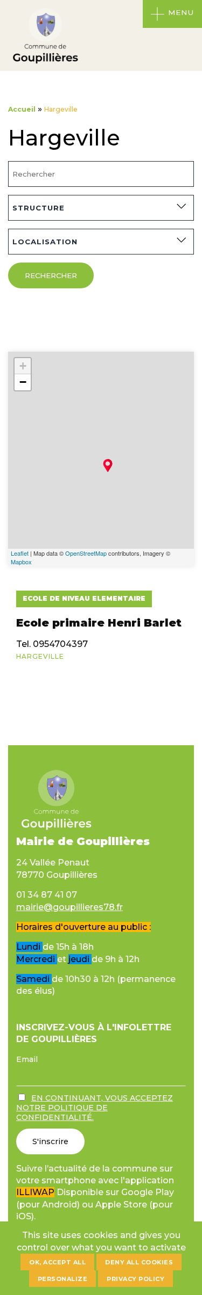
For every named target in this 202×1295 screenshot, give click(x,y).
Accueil (22, 109)
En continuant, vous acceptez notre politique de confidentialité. (94, 1107)
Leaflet (20, 553)
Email (27, 1059)
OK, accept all (57, 1262)
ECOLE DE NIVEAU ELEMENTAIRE (84, 598)
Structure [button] (38, 207)
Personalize (63, 1279)
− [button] (22, 382)
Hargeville (40, 656)
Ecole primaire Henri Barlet (99, 622)
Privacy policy (135, 1279)
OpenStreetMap (86, 553)
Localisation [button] (45, 241)
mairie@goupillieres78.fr (69, 907)
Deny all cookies (139, 1262)
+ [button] (22, 366)
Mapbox (21, 561)
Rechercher (51, 275)
